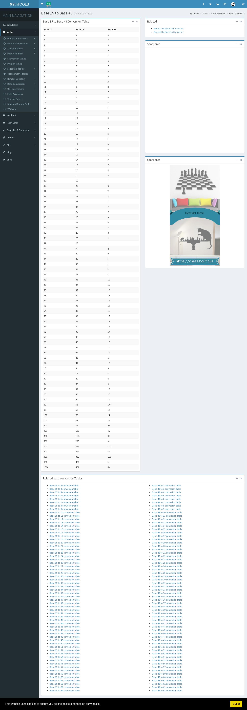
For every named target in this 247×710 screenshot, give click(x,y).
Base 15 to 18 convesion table (65, 535)
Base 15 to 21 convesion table (65, 545)
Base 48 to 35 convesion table (167, 596)
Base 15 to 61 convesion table (65, 680)
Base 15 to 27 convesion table (65, 566)
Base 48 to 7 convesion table (166, 502)
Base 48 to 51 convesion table (167, 646)
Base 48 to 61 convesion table (167, 680)
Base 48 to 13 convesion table (167, 522)
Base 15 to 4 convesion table (64, 492)
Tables (205, 13)
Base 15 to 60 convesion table (65, 677)
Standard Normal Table (18, 104)
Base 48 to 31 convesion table (167, 582)
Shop (9, 159)
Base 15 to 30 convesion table (65, 576)
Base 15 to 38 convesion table (65, 603)
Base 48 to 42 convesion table (167, 619)
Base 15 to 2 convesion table (64, 485)
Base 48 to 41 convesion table (167, 616)
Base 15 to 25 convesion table (65, 559)
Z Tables (11, 109)
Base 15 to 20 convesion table (65, 542)
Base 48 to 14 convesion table (167, 525)
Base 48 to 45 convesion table (167, 630)
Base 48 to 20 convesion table (167, 545)
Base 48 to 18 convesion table (167, 539)
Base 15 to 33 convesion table (65, 586)
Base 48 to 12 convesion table (167, 519)
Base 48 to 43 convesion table (167, 623)
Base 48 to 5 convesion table (166, 495)
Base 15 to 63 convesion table (65, 687)
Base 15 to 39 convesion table (65, 606)
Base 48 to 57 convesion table (167, 666)
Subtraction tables (16, 58)
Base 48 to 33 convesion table (167, 589)
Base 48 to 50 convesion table (167, 643)
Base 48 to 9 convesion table (166, 509)
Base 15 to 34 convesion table (65, 589)
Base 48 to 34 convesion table (167, 593)
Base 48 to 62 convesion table (167, 683)
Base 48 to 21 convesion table (167, 549)
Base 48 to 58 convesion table (167, 670)
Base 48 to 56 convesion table (167, 663)
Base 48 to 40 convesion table (167, 613)
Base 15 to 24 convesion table (65, 556)
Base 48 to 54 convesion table (167, 656)
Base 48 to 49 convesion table (167, 640)
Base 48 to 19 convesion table (167, 542)
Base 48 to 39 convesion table (167, 609)
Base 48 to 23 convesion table (167, 556)
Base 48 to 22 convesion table (167, 552)
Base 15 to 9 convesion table (64, 509)
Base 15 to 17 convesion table (65, 532)
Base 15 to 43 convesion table (65, 619)
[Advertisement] (195, 99)
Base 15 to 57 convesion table (65, 666)
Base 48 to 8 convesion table (166, 505)
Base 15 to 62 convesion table (65, 683)
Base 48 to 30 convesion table (167, 579)
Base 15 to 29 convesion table (65, 572)
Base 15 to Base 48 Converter (168, 28)
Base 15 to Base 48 (236, 13)
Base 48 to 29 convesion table (167, 576)
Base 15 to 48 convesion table (65, 636)
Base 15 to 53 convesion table (65, 653)
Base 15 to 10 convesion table (65, 512)
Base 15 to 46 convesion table (65, 630)
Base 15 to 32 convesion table (65, 582)
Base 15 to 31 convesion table (65, 579)
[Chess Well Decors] (195, 215)
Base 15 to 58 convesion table (65, 670)
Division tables (14, 63)
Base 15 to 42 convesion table (65, 616)
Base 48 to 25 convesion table (167, 562)
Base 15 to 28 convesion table (65, 569)
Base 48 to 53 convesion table (167, 653)
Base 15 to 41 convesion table (65, 613)
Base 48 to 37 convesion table (167, 603)
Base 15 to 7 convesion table (64, 502)
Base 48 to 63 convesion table (167, 687)
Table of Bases (14, 98)
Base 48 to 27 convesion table (167, 569)
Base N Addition (15, 53)
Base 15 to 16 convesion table (65, 529)
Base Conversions (16, 83)
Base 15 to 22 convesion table (65, 549)
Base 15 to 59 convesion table (65, 673)
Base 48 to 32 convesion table (167, 586)
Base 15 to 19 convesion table (65, 539)
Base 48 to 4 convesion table (166, 492)
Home (196, 13)
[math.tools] (49, 3)
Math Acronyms (15, 93)
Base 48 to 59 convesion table (167, 673)
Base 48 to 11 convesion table (167, 515)
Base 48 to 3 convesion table (166, 488)
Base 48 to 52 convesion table (167, 650)
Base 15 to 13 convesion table (65, 522)
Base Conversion (218, 13)
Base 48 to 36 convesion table (167, 599)
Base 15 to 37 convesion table (65, 599)
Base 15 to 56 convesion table (65, 663)
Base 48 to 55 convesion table (167, 660)
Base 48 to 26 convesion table (167, 566)
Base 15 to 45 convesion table (65, 626)
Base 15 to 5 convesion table (64, 495)
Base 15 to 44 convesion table (65, 623)
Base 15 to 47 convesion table (65, 633)
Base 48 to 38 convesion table (167, 606)
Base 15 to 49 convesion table (65, 640)
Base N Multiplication (17, 43)
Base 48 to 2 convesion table (166, 485)
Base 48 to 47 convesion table (167, 636)
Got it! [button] (236, 704)
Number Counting (16, 78)
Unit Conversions (15, 88)
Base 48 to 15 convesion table (167, 529)
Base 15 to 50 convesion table (65, 643)
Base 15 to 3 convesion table (64, 488)
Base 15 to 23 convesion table (65, 552)
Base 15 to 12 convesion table (65, 519)
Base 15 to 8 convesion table (64, 505)
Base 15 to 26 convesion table (65, 562)
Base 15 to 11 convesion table (65, 515)
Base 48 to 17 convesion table (167, 535)
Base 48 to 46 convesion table (167, 633)
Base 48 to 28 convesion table (167, 572)
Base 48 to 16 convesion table (167, 532)
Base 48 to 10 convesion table (167, 512)
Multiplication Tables (17, 38)
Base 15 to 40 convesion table (65, 609)
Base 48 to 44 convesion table (167, 626)
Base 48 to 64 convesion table (167, 690)
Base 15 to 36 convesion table (65, 596)
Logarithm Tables (16, 68)
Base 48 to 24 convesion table (167, 559)
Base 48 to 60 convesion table (167, 677)
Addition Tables (15, 48)
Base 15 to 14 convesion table (65, 525)
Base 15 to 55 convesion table (65, 660)
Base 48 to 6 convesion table (166, 498)
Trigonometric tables (17, 73)
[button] (42, 4)
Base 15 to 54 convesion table (65, 656)
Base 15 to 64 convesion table (65, 690)
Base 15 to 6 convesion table (64, 498)
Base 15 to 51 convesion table (65, 646)
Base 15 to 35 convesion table (65, 593)
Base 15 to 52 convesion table (65, 650)
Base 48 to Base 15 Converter (168, 31)
